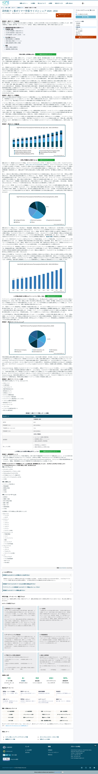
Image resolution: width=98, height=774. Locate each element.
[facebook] (90, 767)
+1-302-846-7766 (77, 755)
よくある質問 (79, 31)
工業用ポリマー (20, 7)
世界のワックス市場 (45, 739)
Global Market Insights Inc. (8, 767)
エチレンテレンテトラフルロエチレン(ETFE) (36, 164)
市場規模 (78, 23)
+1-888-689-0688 (78, 753)
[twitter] (86, 767)
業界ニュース (79, 29)
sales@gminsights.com (79, 758)
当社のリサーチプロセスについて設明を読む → (17, 725)
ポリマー (13, 7)
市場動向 (78, 25)
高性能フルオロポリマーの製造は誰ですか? (14, 590)
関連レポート (79, 35)
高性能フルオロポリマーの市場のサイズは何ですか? (16, 575)
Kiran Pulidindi (62, 568)
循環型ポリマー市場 (10, 739)
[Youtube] (94, 767)
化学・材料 (7, 7)
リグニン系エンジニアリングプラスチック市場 (16, 737)
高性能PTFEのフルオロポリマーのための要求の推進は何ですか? (19, 584)
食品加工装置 (49, 236)
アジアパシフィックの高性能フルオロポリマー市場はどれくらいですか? (21, 587)
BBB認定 (23, 680)
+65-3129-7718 (77, 756)
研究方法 (78, 33)
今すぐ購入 (86, 17)
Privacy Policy (57, 772)
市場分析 (78, 27)
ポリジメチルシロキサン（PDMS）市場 (49, 737)
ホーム (2, 7)
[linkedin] (81, 767)
